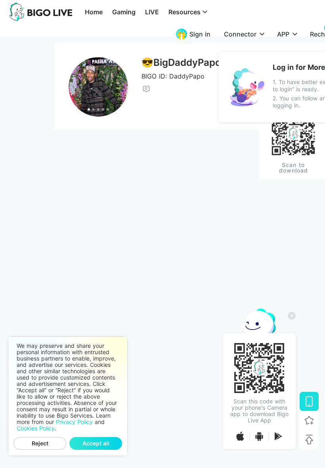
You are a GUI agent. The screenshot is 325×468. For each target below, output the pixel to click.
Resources (184, 12)
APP (283, 34)
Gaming (124, 12)
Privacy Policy (74, 422)
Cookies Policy (36, 428)
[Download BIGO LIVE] (309, 401)
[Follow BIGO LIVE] (309, 420)
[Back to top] (309, 439)
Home (94, 12)
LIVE (152, 12)
